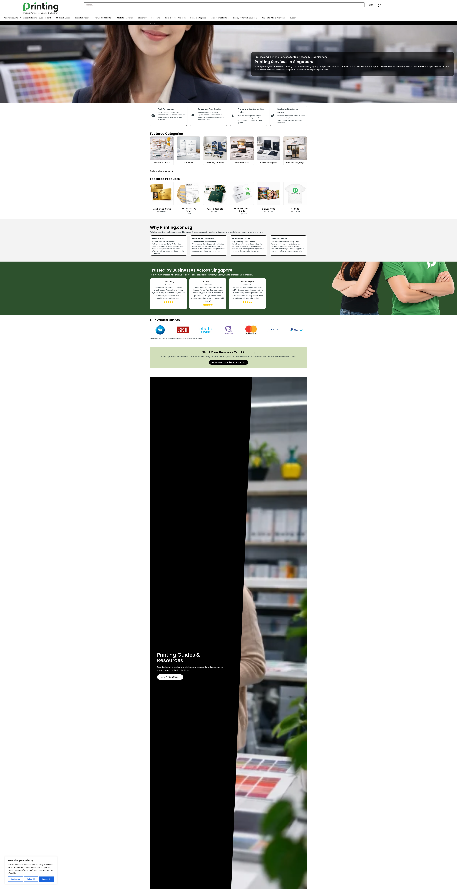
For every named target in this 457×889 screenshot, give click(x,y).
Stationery (142, 18)
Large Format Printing (219, 18)
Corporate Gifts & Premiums (273, 18)
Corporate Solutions (28, 18)
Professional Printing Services (272, 57)
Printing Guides (176, 654)
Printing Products (11, 18)
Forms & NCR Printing (103, 18)
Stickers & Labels (63, 18)
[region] (31, 870)
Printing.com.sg (262, 66)
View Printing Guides (170, 677)
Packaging (156, 18)
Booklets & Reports (82, 18)
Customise (15, 879)
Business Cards (45, 18)
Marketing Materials (125, 18)
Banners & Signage (198, 18)
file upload (235, 246)
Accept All (46, 879)
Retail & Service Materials (175, 18)
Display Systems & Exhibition (245, 18)
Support (293, 18)
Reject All (31, 879)
